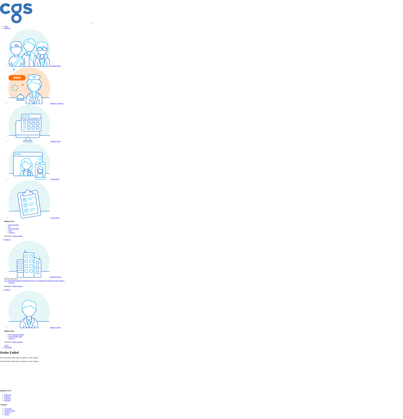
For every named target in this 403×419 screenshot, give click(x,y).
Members (7, 28)
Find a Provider (13, 225)
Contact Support (9, 411)
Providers (7, 400)
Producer (7, 290)
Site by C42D (67, 418)
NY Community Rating (16, 335)
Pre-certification (13, 229)
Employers (7, 395)
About (6, 345)
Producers (7, 398)
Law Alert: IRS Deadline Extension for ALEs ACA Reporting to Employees (29, 281)
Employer (7, 239)
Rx (9, 227)
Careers (6, 414)
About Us (11, 232)
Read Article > (60, 281)
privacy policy (57, 418)
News (6, 26)
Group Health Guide (15, 336)
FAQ (10, 230)
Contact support (17, 236)
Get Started (8, 347)
